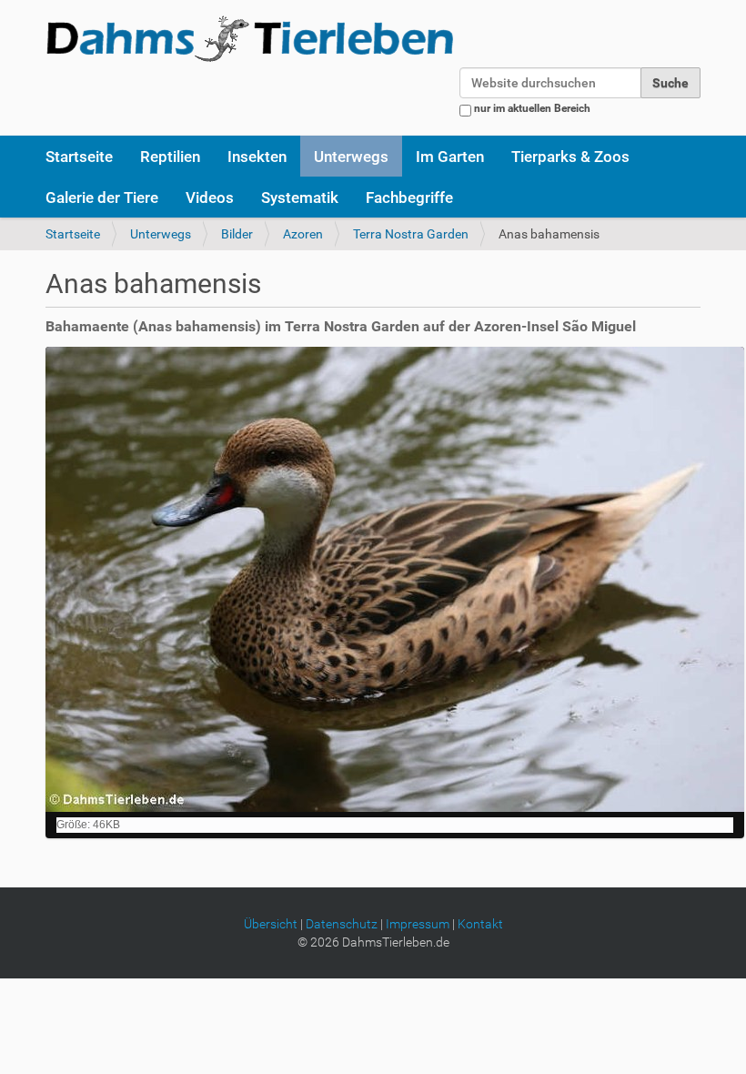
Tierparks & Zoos (570, 156)
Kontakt (480, 924)
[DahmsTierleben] (249, 38)
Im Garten (450, 156)
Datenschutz (342, 924)
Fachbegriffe (409, 197)
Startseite (79, 156)
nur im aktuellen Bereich (532, 108)
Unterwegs (351, 156)
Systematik (299, 197)
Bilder (237, 234)
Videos (210, 197)
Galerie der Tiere (101, 197)
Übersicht (270, 924)
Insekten (257, 156)
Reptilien (170, 156)
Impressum (417, 924)
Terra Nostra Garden (411, 234)
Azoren (303, 234)
